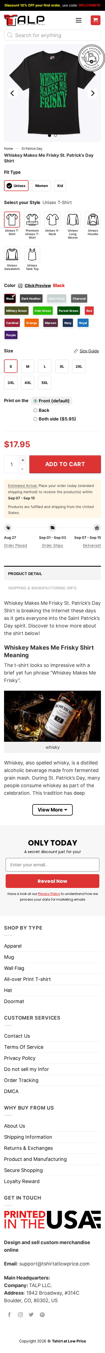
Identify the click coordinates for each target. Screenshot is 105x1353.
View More (50, 810)
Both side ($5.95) (57, 419)
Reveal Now (52, 881)
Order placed (15, 545)
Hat (8, 990)
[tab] (52, 573)
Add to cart (65, 464)
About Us (14, 1126)
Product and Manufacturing (35, 1159)
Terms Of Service (23, 1047)
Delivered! (92, 545)
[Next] (92, 93)
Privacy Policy (49, 893)
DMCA (11, 1091)
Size (51, 350)
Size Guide (89, 351)
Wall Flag (14, 968)
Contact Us (17, 1036)
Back (44, 410)
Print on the (16, 400)
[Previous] (13, 93)
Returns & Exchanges (28, 1148)
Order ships (52, 545)
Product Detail (25, 574)
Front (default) (54, 400)
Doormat (14, 1001)
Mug (9, 957)
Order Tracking (21, 1080)
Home (8, 149)
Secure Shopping (23, 1170)
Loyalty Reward (22, 1181)
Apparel (13, 946)
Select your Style (22, 202)
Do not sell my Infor (26, 1069)
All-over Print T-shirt (27, 979)
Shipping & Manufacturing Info (42, 588)
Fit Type (12, 172)
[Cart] (96, 20)
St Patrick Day (32, 149)
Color (27, 285)
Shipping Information (28, 1137)
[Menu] (78, 20)
